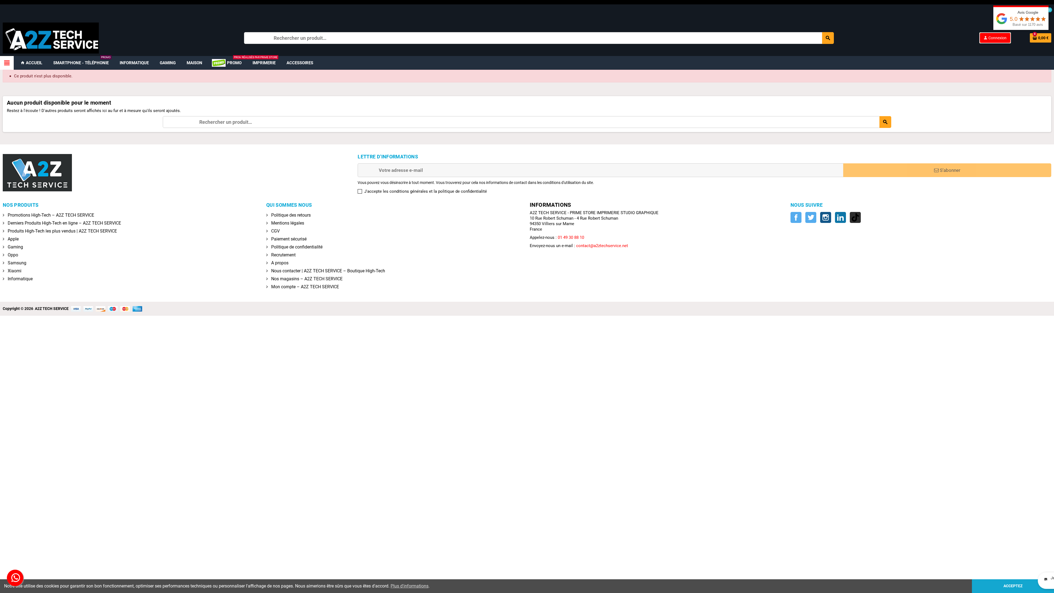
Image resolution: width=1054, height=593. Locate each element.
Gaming (15, 247)
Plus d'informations (409, 586)
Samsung (16, 262)
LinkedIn (840, 217)
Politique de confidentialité (296, 247)
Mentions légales (287, 223)
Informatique (20, 278)
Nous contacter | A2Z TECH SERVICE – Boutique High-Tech (327, 270)
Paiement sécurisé (288, 239)
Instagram (825, 217)
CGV (275, 231)
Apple (13, 239)
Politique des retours (290, 215)
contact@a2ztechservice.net (602, 245)
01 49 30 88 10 (571, 237)
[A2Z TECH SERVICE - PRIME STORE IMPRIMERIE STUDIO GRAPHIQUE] (51, 37)
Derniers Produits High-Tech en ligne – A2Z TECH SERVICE (64, 223)
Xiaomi (14, 270)
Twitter (810, 217)
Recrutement (283, 255)
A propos (279, 262)
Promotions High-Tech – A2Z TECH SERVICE (50, 215)
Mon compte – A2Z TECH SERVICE (304, 286)
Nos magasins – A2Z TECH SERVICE (306, 278)
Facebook (795, 217)
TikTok (855, 217)
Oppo (12, 255)
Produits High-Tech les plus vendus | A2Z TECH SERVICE (62, 231)
